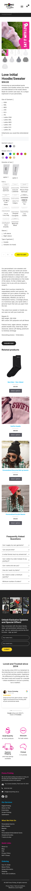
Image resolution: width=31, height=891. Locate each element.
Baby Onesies (6, 826)
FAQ (3, 851)
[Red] (18, 154)
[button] (26, 24)
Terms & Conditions (19, 886)
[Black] (6, 146)
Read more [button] (6, 705)
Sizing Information (7, 869)
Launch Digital (19, 887)
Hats (3, 830)
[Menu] (22, 6)
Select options (15, 391)
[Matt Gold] (25, 154)
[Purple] (6, 157)
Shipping (4, 871)
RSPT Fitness (6, 855)
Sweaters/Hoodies (7, 835)
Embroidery (5, 810)
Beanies (4, 828)
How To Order (6, 865)
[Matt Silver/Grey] (3, 157)
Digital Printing (6, 806)
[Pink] (21, 154)
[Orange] (10, 157)
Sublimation (5, 814)
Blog (3, 849)
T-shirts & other (6, 837)
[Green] (14, 154)
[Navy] (10, 146)
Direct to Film (6, 808)
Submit (7, 649)
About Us (5, 846)
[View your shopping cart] (27, 6)
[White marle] (3, 146)
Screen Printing (6, 812)
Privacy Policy (6, 853)
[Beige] (14, 157)
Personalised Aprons (8, 824)
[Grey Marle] (14, 146)
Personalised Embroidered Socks (12, 833)
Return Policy (6, 867)
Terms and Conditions (8, 873)
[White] (6, 154)
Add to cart (21, 254)
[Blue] (10, 154)
